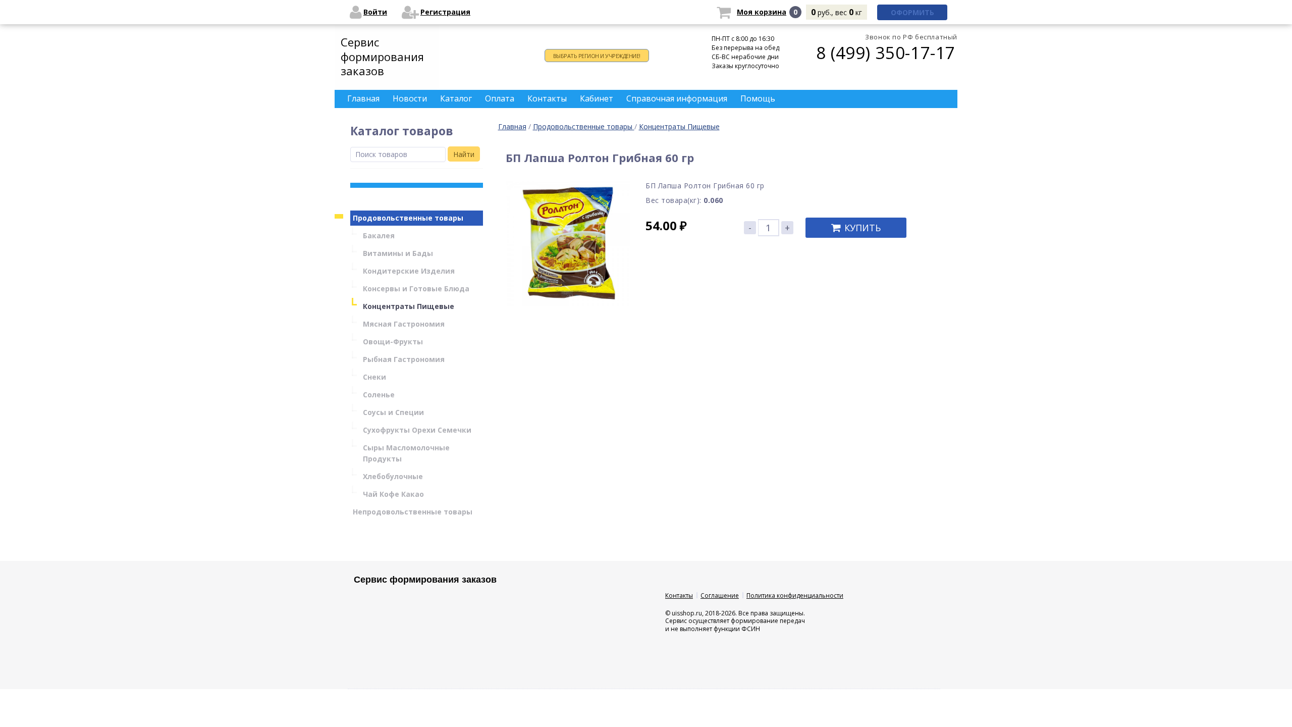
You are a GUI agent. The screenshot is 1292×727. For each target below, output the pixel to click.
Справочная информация (676, 98)
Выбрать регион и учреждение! (596, 56)
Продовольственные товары (583, 126)
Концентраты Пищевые (679, 126)
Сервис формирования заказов (382, 56)
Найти (463, 154)
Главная (512, 126)
